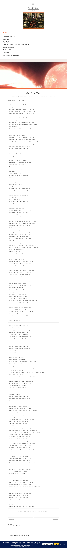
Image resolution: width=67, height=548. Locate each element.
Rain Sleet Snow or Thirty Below (11, 55)
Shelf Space (6, 39)
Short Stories (47, 96)
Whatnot (54, 96)
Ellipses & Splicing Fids (9, 36)
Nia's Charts (38, 511)
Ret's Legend (45, 511)
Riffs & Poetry (32, 96)
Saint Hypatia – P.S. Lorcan (20, 530)
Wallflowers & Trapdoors (9, 49)
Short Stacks (40, 96)
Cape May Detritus (7, 41)
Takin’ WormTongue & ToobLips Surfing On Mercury (16, 44)
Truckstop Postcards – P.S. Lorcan (21, 535)
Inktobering (6, 52)
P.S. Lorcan (33, 8)
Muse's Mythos (30, 511)
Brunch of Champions (8, 47)
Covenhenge (23, 511)
